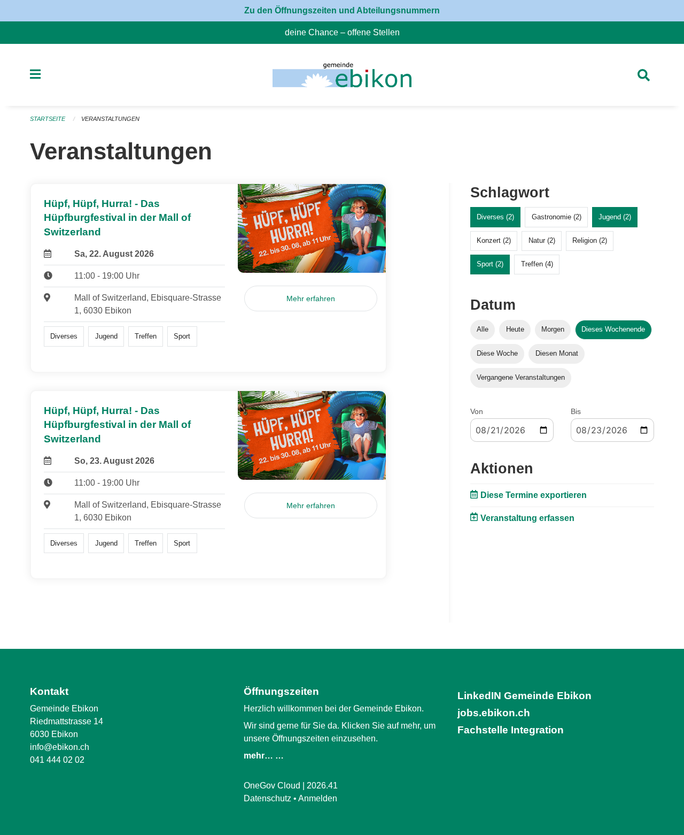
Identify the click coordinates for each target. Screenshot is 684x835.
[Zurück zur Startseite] (342, 75)
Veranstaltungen (110, 119)
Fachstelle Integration (510, 730)
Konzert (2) (494, 240)
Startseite (47, 119)
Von (476, 411)
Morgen (552, 329)
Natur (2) (541, 240)
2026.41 (322, 785)
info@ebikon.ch (59, 747)
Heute (515, 329)
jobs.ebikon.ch (493, 712)
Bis (576, 411)
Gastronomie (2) (556, 217)
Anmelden (317, 798)
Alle (482, 329)
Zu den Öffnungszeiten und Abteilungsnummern (342, 10)
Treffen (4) (537, 264)
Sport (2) (490, 264)
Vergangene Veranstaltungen (521, 377)
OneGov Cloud (272, 785)
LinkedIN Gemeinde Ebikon (524, 695)
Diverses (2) (495, 217)
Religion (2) (589, 240)
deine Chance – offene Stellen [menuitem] (346, 32)
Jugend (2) (614, 217)
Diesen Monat (556, 353)
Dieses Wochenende (613, 329)
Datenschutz (267, 798)
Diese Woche (497, 353)
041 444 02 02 (57, 759)
